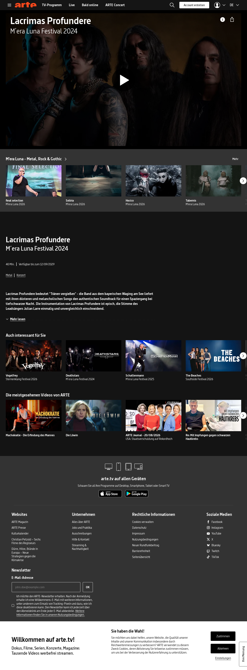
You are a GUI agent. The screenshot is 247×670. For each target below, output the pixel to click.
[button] (172, 5)
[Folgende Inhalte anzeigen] (243, 180)
